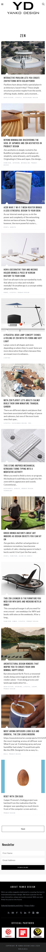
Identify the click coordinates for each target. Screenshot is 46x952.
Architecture (9, 97)
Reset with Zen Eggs (13, 796)
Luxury (34, 686)
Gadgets (13, 227)
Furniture (7, 163)
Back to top (22, 948)
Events (6, 227)
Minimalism (25, 163)
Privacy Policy (29, 905)
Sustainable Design (30, 97)
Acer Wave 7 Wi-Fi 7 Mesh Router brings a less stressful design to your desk (23, 209)
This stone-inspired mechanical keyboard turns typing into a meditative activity (19, 468)
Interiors (16, 163)
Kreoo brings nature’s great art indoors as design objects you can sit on (23, 536)
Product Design (23, 292)
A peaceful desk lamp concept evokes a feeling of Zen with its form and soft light (23, 338)
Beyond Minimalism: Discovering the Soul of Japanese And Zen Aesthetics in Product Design (23, 143)
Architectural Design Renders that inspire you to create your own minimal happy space (21, 667)
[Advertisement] (23, 24)
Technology (8, 490)
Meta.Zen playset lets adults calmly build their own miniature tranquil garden (22, 403)
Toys (29, 423)
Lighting (7, 358)
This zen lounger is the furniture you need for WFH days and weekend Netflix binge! (22, 601)
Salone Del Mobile (25, 556)
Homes (6, 292)
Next (23, 829)
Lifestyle (18, 97)
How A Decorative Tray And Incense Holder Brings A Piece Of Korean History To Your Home (21, 272)
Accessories (8, 488)
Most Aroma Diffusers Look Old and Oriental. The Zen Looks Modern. (21, 733)
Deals (6, 754)
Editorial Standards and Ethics (12, 905)
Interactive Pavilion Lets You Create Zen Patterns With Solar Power (22, 79)
